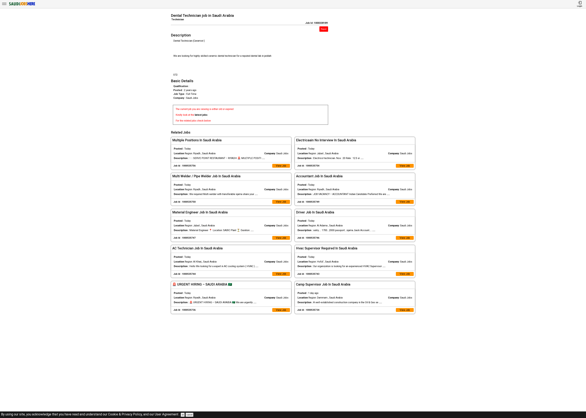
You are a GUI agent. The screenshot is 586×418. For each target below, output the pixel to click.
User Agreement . (167, 414)
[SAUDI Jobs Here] (22, 5)
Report (324, 29)
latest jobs (201, 114)
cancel (189, 415)
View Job (281, 165)
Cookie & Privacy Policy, (125, 414)
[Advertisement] (376, 70)
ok (183, 415)
